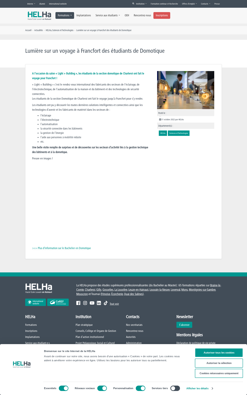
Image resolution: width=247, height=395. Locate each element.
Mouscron (82, 294)
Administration (134, 343)
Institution (140, 3)
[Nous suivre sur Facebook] (78, 303)
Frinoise (105, 294)
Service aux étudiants (107, 15)
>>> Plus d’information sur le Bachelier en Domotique (61, 248)
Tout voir (114, 303)
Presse (217, 3)
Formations (63, 15)
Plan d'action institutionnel (90, 337)
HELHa (48, 30)
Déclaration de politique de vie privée (195, 343)
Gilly (98, 290)
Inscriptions (162, 15)
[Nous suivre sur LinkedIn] (99, 303)
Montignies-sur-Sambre (202, 290)
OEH (127, 15)
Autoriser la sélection (219, 363)
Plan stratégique (84, 324)
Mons (184, 290)
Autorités (131, 337)
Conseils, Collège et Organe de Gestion (96, 331)
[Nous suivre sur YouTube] (92, 303)
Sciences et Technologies (62, 30)
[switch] (102, 388)
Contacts (205, 3)
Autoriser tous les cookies (219, 352)
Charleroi (90, 290)
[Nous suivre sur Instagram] (85, 303)
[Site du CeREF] (58, 302)
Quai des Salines (133, 294)
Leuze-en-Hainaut (138, 290)
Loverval (175, 290)
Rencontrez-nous (142, 15)
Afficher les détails (197, 388)
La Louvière (120, 290)
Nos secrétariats (134, 324)
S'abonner (184, 324)
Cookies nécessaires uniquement (219, 373)
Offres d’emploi (188, 3)
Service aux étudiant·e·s (37, 343)
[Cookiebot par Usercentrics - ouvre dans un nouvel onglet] (21, 388)
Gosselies (107, 290)
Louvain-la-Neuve (160, 290)
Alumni (42, 3)
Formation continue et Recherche (164, 3)
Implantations (83, 15)
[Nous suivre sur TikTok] (105, 303)
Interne (30, 3)
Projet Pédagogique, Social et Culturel (95, 343)
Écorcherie (117, 294)
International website (58, 3)
